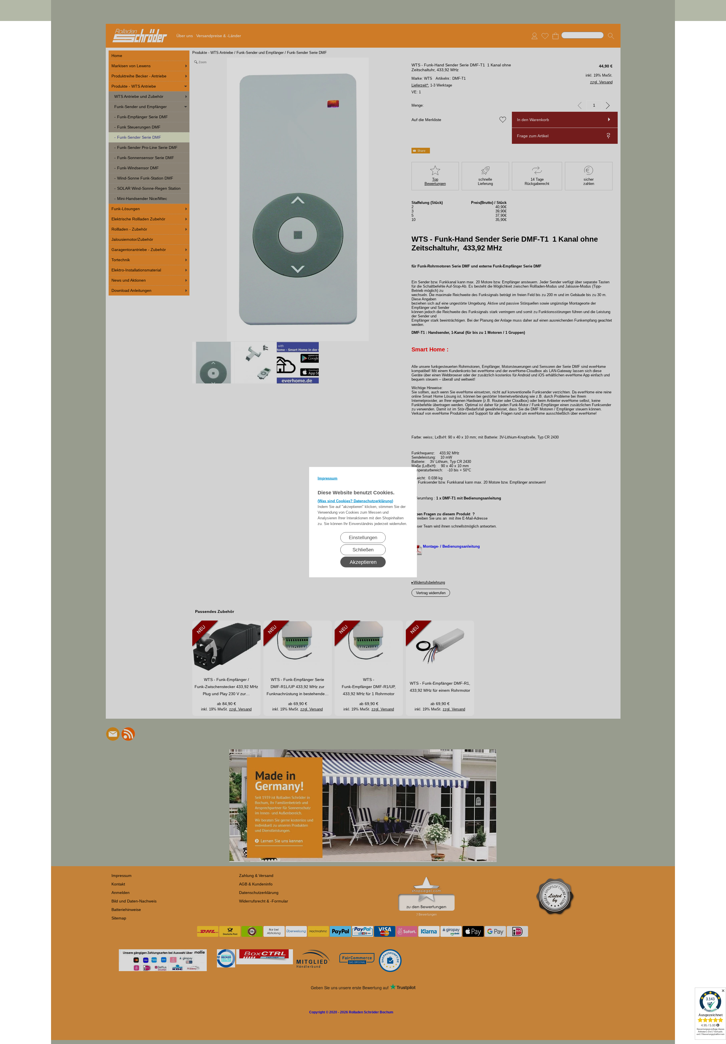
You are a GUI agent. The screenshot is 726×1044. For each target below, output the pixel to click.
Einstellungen (363, 537)
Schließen (363, 549)
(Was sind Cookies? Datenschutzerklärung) (355, 501)
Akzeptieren (363, 562)
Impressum (327, 478)
